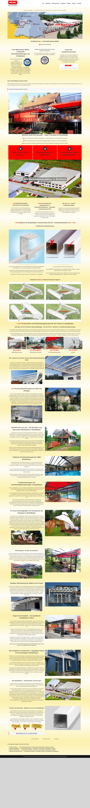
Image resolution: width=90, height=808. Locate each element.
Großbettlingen (27, 68)
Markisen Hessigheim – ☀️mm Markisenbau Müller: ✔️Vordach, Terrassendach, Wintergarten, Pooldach (33, 749)
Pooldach (48, 335)
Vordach (28, 335)
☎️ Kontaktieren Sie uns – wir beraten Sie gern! (26, 733)
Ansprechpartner (56, 756)
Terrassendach (26, 323)
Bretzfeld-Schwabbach (15, 63)
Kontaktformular (42, 756)
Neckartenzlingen (20, 68)
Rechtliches (65, 756)
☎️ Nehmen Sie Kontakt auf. (45, 44)
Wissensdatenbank (48, 756)
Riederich (17, 70)
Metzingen (12, 70)
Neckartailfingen (25, 67)
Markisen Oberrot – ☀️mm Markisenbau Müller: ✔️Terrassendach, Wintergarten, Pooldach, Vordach (32, 747)
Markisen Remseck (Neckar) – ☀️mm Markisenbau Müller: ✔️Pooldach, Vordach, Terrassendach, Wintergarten (34, 751)
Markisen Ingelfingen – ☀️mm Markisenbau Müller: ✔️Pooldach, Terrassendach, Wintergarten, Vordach (32, 748)
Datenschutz (61, 756)
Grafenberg (26, 70)
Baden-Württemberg (40, 695)
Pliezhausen (13, 68)
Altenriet (20, 67)
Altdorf (21, 70)
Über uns (52, 756)
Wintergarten (35, 403)
